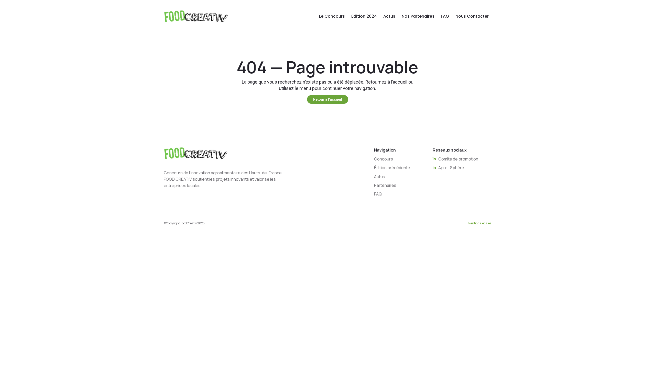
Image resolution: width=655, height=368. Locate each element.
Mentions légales (479, 223)
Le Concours (332, 16)
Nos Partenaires (418, 16)
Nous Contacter (472, 16)
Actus (389, 16)
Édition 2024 (364, 16)
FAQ (445, 16)
